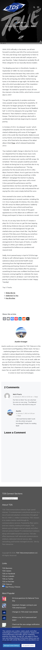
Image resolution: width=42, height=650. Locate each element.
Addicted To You (12, 296)
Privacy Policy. (7, 642)
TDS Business (7, 568)
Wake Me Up (10, 293)
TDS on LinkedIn (8, 576)
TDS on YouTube (8, 581)
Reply (36, 397)
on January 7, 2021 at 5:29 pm (25, 413)
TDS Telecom (7, 584)
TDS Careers (6, 571)
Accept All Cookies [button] (28, 645)
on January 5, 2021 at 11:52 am (23, 397)
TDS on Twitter (7, 579)
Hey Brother (10, 298)
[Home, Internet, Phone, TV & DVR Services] (14, 7)
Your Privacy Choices (12, 587)
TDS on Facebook (8, 574)
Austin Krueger (21, 342)
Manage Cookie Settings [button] (11, 645)
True (13, 143)
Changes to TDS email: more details (25, 612)
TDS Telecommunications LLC (27, 553)
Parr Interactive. (7, 544)
